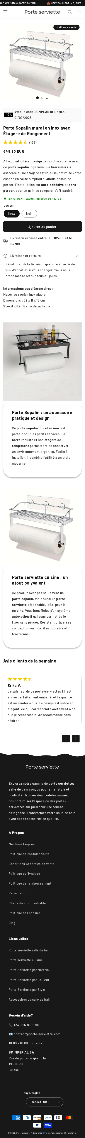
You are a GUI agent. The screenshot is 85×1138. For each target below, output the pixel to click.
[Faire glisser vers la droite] (76, 738)
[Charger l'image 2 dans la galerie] (42, 98)
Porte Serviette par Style (27, 989)
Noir (29, 213)
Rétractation (18, 893)
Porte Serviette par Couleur (29, 980)
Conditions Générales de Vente (31, 864)
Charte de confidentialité (27, 903)
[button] (5, 12)
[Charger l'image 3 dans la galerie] (47, 98)
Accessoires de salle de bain (30, 999)
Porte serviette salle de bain (29, 950)
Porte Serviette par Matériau (30, 970)
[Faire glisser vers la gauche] (66, 738)
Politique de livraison (24, 873)
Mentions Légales (22, 844)
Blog (12, 923)
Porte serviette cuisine (26, 960)
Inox (11, 213)
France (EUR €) (41, 1102)
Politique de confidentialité (29, 854)
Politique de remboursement (30, 883)
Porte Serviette (23, 1133)
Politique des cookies (25, 913)
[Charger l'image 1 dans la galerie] (37, 98)
